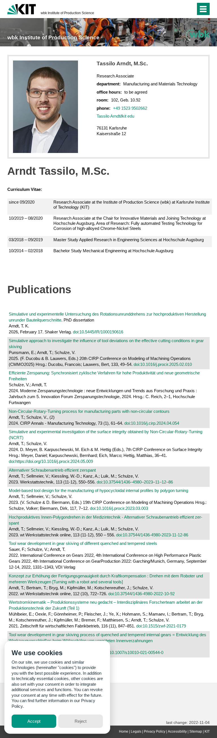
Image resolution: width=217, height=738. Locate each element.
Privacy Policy (154, 731)
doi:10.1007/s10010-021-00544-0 (133, 652)
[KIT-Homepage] (21, 8)
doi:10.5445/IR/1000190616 (98, 331)
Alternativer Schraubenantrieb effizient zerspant (52, 470)
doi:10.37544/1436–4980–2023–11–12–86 (135, 482)
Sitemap (195, 731)
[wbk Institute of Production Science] (197, 35)
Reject (80, 721)
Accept (33, 721)
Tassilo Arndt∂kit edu (115, 116)
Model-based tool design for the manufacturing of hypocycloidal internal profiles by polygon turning (98, 490)
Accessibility (177, 731)
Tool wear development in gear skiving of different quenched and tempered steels (83, 543)
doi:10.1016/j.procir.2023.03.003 (119, 508)
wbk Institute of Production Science (67, 13)
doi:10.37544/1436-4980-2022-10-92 (141, 593)
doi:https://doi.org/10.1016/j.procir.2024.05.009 (51, 461)
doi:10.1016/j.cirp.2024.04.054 (151, 423)
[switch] (190, 9)
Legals (136, 731)
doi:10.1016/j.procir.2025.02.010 (163, 364)
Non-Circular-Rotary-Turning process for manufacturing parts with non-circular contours (89, 411)
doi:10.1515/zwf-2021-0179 (161, 625)
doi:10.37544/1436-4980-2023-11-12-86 (152, 534)
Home (123, 731)
